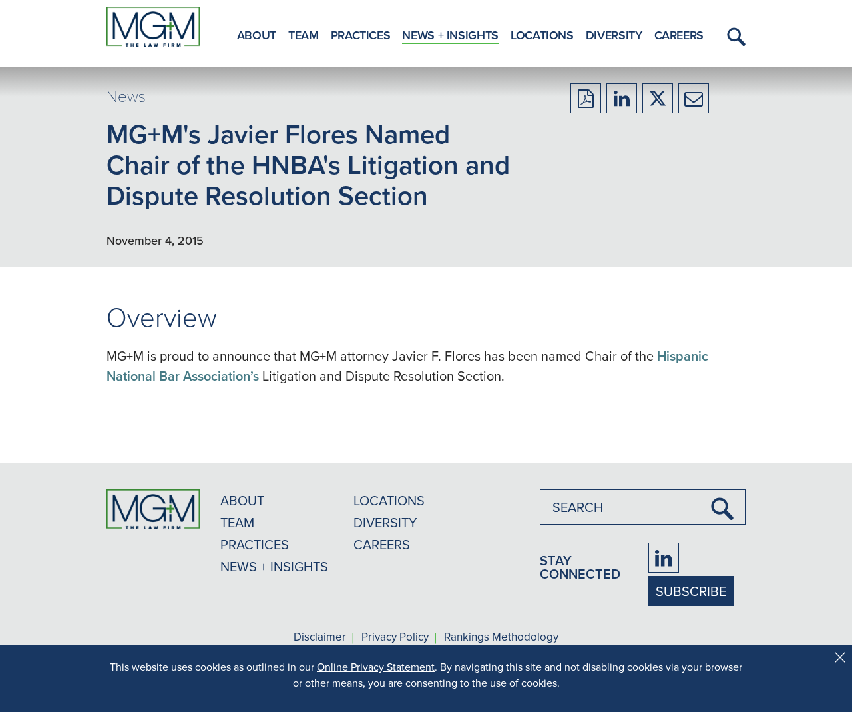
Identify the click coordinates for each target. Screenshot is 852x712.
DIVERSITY (385, 522)
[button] (734, 36)
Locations (542, 35)
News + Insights (450, 35)
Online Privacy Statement (376, 666)
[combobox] (643, 507)
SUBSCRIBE (691, 591)
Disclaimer (320, 637)
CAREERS (381, 544)
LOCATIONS (389, 500)
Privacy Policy (395, 637)
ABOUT (242, 500)
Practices (361, 35)
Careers (679, 35)
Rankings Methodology (501, 637)
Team (303, 35)
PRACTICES (254, 544)
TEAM (237, 522)
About (256, 35)
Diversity (614, 35)
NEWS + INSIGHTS (274, 566)
